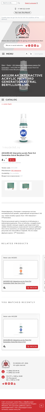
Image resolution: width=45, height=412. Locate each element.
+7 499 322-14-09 (24, 9)
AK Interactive (17, 65)
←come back (7, 104)
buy (13, 160)
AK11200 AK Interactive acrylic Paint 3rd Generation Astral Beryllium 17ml (17, 341)
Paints (9, 65)
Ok (41, 405)
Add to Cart (33, 287)
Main (3, 65)
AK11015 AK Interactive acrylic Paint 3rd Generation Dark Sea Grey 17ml (17, 282)
